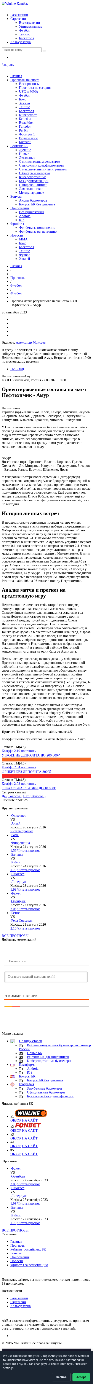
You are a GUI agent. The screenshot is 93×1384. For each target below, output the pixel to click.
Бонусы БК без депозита (37, 204)
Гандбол (25, 126)
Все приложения (31, 212)
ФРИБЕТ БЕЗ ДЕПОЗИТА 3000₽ (26, 772)
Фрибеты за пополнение (37, 227)
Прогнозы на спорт (24, 80)
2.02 (11, 783)
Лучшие (25, 150)
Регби (23, 130)
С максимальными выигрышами (43, 169)
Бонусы (16, 196)
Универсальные (30, 26)
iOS (21, 220)
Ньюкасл (17, 874)
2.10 (11, 751)
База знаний (19, 15)
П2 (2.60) (17, 369)
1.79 (13, 870)
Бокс (22, 99)
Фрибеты (17, 224)
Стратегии (18, 19)
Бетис (15, 913)
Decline (61, 1377)
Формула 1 (27, 134)
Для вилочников (31, 189)
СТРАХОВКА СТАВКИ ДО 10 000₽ (29, 788)
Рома (15, 835)
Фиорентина (20, 843)
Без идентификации (33, 181)
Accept (81, 1377)
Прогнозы (17, 278)
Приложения (19, 208)
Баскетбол (26, 38)
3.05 (13, 909)
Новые (24, 154)
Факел (16, 893)
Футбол (24, 30)
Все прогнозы (29, 84)
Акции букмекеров (33, 200)
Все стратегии (29, 22)
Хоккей (24, 103)
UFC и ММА (28, 91)
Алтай (16, 823)
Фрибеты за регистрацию (38, 231)
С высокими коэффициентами (41, 165)
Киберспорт (28, 115)
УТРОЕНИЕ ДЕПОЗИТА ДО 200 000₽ (31, 755)
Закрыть (8, 65)
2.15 (13, 928)
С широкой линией (33, 185)
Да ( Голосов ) (12, 796)
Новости (16, 235)
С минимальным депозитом (39, 161)
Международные (31, 192)
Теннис (24, 34)
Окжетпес (18, 815)
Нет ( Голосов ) (34, 796)
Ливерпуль (19, 881)
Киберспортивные (32, 177)
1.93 (13, 889)
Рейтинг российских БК (28, 1249)
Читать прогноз (21, 831)
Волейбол (26, 122)
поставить (28, 751)
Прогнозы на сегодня (35, 87)
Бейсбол (25, 119)
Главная (16, 76)
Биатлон (25, 142)
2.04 (11, 767)
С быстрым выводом (34, 173)
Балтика (17, 854)
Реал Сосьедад (21, 920)
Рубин (16, 862)
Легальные (27, 157)
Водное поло (28, 138)
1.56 (13, 850)
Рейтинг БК (19, 146)
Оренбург (18, 901)
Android (24, 216)
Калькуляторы (20, 42)
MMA (23, 239)
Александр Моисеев (31, 342)
